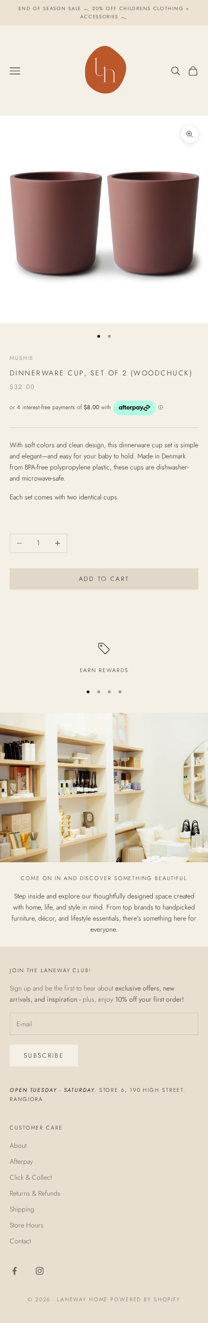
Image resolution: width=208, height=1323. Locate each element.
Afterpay (21, 1161)
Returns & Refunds (35, 1193)
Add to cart (104, 578)
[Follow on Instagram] (40, 1271)
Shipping (22, 1209)
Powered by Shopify (145, 1299)
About (18, 1145)
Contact (20, 1241)
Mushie (21, 358)
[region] (104, 659)
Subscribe (44, 1055)
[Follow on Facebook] (14, 1271)
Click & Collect (31, 1177)
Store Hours (27, 1225)
